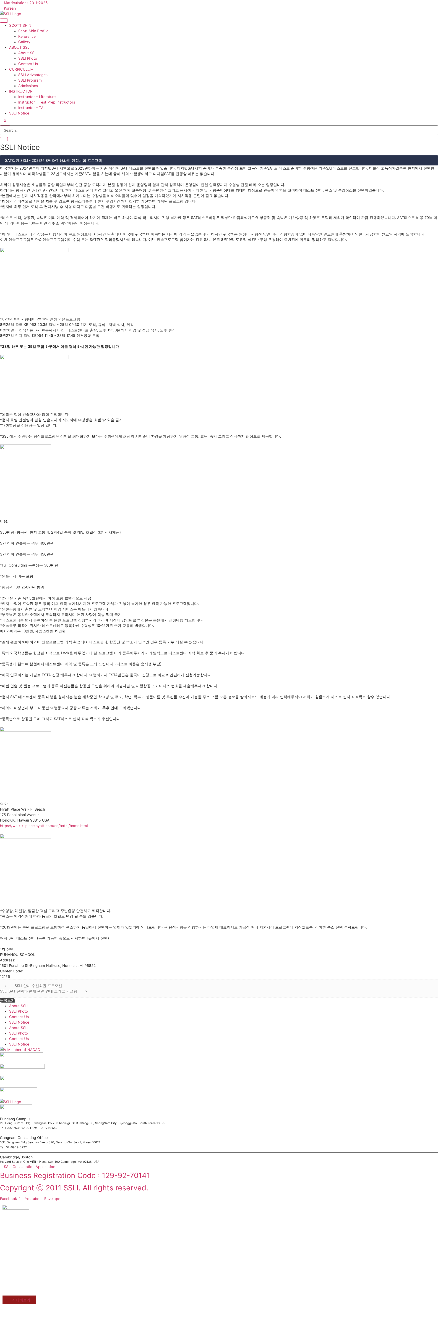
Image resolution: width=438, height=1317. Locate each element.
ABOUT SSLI (19, 47)
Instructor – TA (31, 107)
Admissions (28, 85)
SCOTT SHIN (20, 25)
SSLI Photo (27, 58)
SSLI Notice (19, 113)
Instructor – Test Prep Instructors (46, 102)
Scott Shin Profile (33, 31)
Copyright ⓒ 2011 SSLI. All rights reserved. (74, 1187)
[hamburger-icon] (4, 21)
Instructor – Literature (37, 96)
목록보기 (7, 1000)
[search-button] (4, 139)
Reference (27, 36)
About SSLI (27, 53)
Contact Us (28, 63)
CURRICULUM (21, 69)
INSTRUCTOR (20, 91)
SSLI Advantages (32, 74)
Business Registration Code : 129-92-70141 (75, 1175)
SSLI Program (30, 80)
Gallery (24, 42)
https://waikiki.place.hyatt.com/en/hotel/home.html (44, 825)
